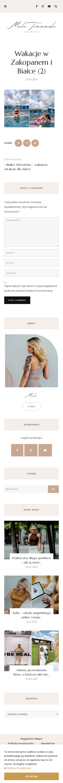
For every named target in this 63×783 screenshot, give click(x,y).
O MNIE (32, 406)
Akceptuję (31, 776)
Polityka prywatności (21, 743)
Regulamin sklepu (31, 738)
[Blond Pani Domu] (31, 26)
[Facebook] (35, 6)
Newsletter (48, 743)
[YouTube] (48, 6)
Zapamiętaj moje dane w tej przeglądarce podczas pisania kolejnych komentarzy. (30, 288)
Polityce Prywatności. (19, 768)
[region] (31, 763)
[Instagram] (42, 6)
